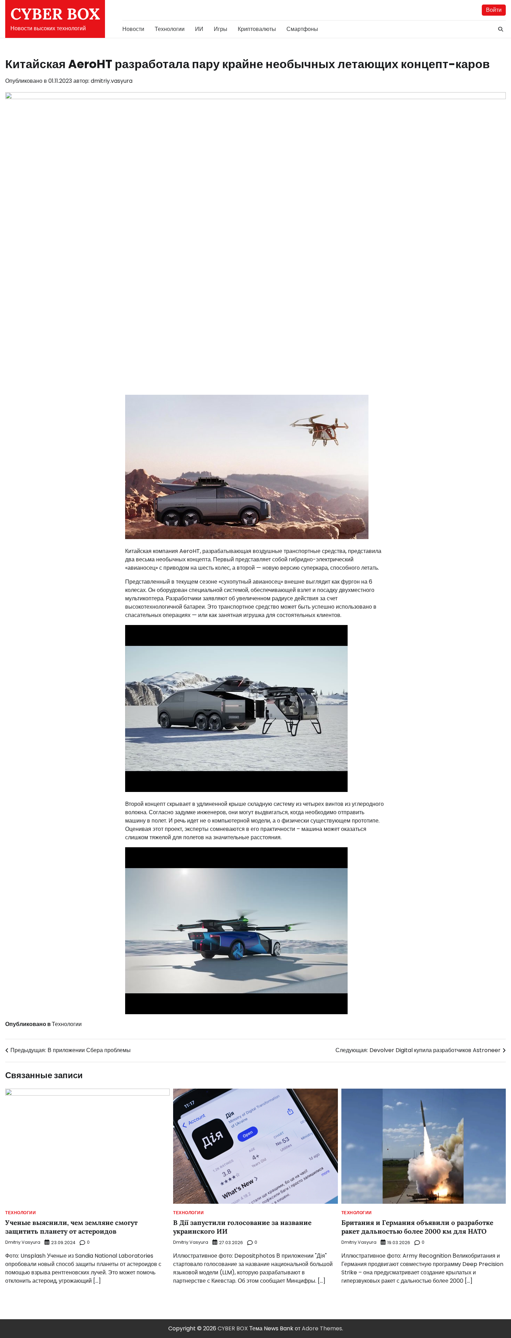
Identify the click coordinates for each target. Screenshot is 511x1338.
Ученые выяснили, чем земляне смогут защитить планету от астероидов (71, 1226)
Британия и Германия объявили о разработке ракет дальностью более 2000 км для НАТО (417, 1226)
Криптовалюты (257, 29)
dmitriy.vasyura (111, 81)
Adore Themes (322, 1328)
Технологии (170, 29)
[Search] (500, 29)
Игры (220, 29)
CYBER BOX (55, 14)
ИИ (199, 29)
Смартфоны (302, 29)
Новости (133, 29)
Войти (494, 10)
